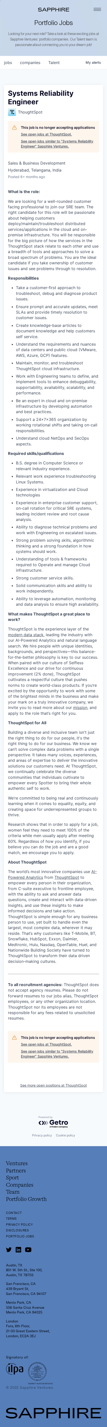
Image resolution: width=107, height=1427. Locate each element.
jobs (8, 62)
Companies (19, 1185)
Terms (11, 1218)
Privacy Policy (19, 1224)
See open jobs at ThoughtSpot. (46, 134)
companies (30, 62)
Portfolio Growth (26, 1199)
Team (13, 1192)
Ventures (17, 1163)
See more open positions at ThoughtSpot (53, 1085)
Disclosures (17, 1230)
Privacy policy (42, 1135)
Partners (16, 1171)
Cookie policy (65, 1135)
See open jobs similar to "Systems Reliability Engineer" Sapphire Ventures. (57, 143)
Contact (14, 1213)
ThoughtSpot (66, 877)
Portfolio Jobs (20, 1236)
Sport (12, 1178)
